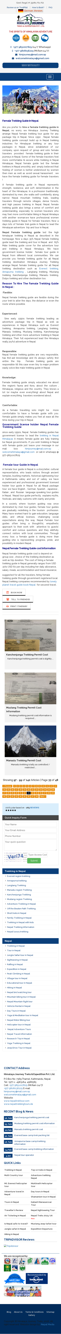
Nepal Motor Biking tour (18, 1020)
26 (53, 789)
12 (51, 786)
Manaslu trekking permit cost (23, 760)
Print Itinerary (18, 606)
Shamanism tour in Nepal (43, 1197)
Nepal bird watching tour (19, 992)
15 (8, 789)
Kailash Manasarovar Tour (41, 1203)
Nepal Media (47, 1324)
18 (20, 789)
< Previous (7, 786)
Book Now (16, 593)
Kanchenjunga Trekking (19, 894)
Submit (34, 860)
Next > (42, 796)
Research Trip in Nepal (18, 1038)
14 (4, 789)
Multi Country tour (13, 1175)
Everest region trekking (18, 876)
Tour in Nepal (13, 950)
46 (29, 796)
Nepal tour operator (24, 1155)
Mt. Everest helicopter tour (15, 1185)
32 (24, 793)
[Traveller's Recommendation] (44, 38)
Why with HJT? (30, 65)
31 (20, 793)
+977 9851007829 (22, 47)
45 (24, 796)
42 (12, 796)
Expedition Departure (42, 1229)
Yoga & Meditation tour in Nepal (22, 1015)
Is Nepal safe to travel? (16, 1224)
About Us (18, 1312)
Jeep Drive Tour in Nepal (19, 1048)
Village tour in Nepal (17, 978)
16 (12, 789)
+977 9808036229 (24, 51)
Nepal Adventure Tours (19, 1029)
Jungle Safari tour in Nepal (20, 955)
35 (37, 793)
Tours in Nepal (11, 1202)
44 (20, 796)
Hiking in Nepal (14, 987)
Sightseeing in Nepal (17, 960)
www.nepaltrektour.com (16, 1101)
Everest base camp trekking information (34, 1149)
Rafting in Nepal (15, 964)
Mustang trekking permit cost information (34, 1123)
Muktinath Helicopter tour (42, 1185)
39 (53, 793)
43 (16, 796)
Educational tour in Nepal (19, 983)
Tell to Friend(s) (20, 599)
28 (8, 793)
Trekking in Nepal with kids (20, 922)
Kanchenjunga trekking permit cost (27, 654)
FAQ (50, 7)
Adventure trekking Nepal (41, 1176)
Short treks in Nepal (16, 913)
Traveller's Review (13, 1210)
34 (32, 793)
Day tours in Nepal (40, 1191)
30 (16, 793)
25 (49, 789)
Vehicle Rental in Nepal (18, 1006)
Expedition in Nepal (16, 969)
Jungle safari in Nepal (15, 1229)
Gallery (31, 1315)
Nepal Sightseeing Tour (43, 1210)
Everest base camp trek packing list (31, 1135)
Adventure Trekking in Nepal (21, 904)
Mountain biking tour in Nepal (21, 997)
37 (45, 793)
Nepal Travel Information (19, 1034)
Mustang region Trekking (19, 899)
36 (41, 793)
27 (4, 793)
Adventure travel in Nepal (14, 1193)
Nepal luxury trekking (17, 931)
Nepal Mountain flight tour (20, 1001)
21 (33, 789)
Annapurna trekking (13, 272)
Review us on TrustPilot (17, 7)
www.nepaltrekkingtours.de (18, 1104)
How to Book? (38, 7)
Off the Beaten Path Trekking (21, 908)
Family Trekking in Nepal (19, 918)
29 (12, 793)
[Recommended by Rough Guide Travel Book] (25, 38)
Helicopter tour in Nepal (19, 1024)
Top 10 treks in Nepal (41, 1170)
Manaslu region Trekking (19, 890)
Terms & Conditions (34, 1312)
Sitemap (50, 1312)
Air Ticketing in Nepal (15, 1215)
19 (24, 789)
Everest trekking (48, 268)
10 (43, 786)
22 (37, 789)
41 (8, 796)
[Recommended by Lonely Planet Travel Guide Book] (16, 38)
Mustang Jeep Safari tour (43, 1224)
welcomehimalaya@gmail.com (32, 58)
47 (33, 796)
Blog (9, 1312)
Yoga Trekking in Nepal (18, 1043)
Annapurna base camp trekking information (30, 1142)
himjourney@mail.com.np (32, 54)
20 (29, 789)
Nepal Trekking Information (20, 927)
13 (55, 786)
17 (16, 789)
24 (45, 789)
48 (37, 796)
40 (4, 796)
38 (49, 793)
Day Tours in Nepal (16, 1011)
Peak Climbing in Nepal (18, 973)
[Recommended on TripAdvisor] (35, 38)
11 (47, 786)
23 (41, 789)
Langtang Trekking (16, 885)
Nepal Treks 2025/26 (42, 1217)
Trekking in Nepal (16, 946)
